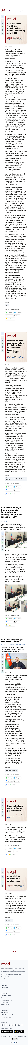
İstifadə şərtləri (4, 1010)
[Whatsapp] (2, 1025)
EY (7, 305)
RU (16, 1042)
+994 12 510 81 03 (5, 976)
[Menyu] (25, 10)
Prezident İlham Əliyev (11, 770)
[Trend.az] (5, 10)
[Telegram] (15, 1025)
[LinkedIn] (19, 1025)
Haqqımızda (4, 993)
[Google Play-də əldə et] (19, 1031)
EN (11, 1042)
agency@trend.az (5, 978)
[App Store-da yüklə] (7, 1031)
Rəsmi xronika (4, 987)
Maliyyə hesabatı (5, 1004)
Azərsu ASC (9, 920)
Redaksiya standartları (6, 1000)
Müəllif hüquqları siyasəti (7, 1014)
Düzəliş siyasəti (4, 1002)
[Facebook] (5, 1025)
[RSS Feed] (22, 1025)
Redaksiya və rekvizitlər (6, 995)
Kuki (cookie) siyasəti (6, 1017)
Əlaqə (2, 997)
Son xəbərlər (4, 985)
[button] (2, 16)
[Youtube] (12, 1025)
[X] (9, 1025)
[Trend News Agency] (5, 964)
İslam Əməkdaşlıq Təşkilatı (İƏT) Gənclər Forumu (16, 478)
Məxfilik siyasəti (4, 1012)
